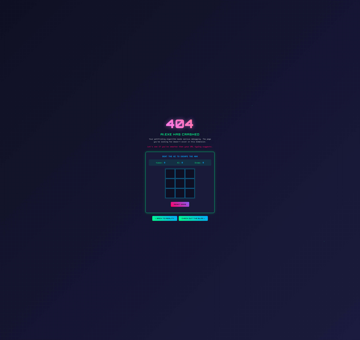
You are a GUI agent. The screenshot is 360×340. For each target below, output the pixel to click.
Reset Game (180, 204)
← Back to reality (164, 218)
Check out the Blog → (193, 218)
